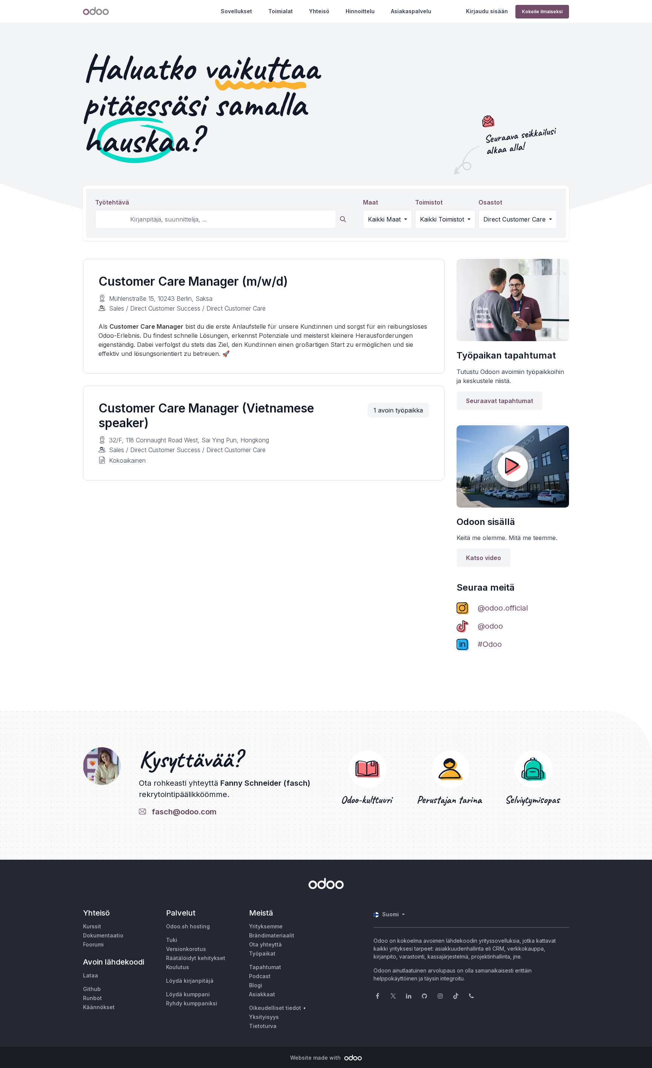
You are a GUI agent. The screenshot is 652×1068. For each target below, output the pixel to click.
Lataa (90, 975)
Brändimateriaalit (271, 935)
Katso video (483, 558)
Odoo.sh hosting (188, 926)
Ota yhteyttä (265, 944)
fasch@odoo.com (182, 811)
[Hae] (343, 219)
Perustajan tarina (450, 800)
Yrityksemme (266, 926)
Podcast (260, 976)
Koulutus (177, 967)
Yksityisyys (264, 1017)
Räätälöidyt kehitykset (195, 958)
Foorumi (93, 944)
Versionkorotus (186, 949)
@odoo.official (503, 607)
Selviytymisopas (533, 800)
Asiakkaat (262, 994)
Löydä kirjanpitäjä (190, 980)
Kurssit (92, 926)
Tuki (171, 940)
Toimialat (280, 11)
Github (92, 989)
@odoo (490, 626)
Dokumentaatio (103, 935)
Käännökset (99, 1007)
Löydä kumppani (188, 994)
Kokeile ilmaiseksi (542, 11)
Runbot (92, 998)
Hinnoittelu (360, 11)
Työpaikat (262, 953)
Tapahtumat (265, 967)
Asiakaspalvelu (411, 11)
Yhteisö (319, 11)
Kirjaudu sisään (487, 11)
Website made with (316, 1057)
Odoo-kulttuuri (367, 800)
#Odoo (490, 644)
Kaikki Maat (385, 219)
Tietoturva (263, 1026)
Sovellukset (236, 11)
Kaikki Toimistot (443, 219)
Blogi (255, 985)
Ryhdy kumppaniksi (191, 1003)
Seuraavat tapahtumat (499, 401)
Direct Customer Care (515, 219)
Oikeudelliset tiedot (275, 1008)
